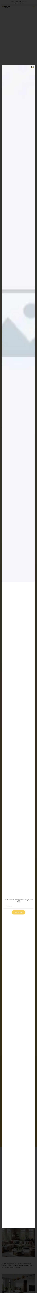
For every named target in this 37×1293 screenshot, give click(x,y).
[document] (18, 646)
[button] (32, 67)
